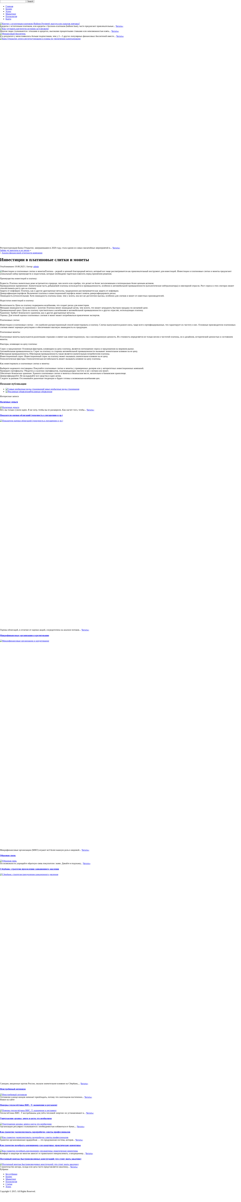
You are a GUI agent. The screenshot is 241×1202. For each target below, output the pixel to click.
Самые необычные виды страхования (61, 389)
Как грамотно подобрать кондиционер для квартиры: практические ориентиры (40, 1145)
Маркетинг (11, 14)
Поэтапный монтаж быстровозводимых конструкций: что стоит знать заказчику (40, 1159)
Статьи (9, 1184)
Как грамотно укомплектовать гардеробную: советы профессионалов (35, 1132)
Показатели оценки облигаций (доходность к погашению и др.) (31, 415)
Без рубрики (11, 1174)
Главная (9, 6)
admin (36, 266)
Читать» (119, 26)
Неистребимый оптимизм (13, 1089)
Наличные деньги (9, 402)
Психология (11, 16)
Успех (8, 11)
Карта (8, 19)
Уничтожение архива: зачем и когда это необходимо (26, 1118)
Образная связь (8, 855)
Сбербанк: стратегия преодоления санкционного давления (29, 869)
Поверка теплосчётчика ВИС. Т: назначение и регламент (28, 1105)
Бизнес (9, 9)
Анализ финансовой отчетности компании (22, 253)
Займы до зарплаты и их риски (14, 250)
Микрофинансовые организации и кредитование (24, 635)
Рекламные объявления (41, 391)
